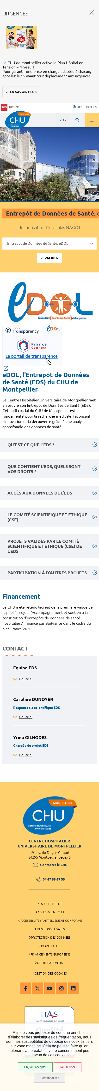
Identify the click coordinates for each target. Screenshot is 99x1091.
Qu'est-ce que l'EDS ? (30, 444)
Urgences (15, 107)
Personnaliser (49, 1078)
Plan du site (50, 946)
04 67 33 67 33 (54, 879)
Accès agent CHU (50, 912)
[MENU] (92, 120)
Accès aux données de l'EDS (39, 492)
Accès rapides (87, 107)
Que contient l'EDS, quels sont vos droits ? (43, 469)
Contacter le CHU (54, 865)
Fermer (91, 12)
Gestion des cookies (51, 973)
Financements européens (51, 954)
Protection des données (50, 937)
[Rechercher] (77, 120)
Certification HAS (50, 962)
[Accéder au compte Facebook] (25, 988)
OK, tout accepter (35, 1067)
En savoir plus (23, 92)
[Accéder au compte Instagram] (61, 988)
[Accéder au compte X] (37, 988)
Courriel (25, 679)
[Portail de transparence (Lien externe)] (49, 348)
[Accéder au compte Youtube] (49, 988)
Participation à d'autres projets (47, 572)
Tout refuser (67, 1067)
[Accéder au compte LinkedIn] (73, 988)
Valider (51, 258)
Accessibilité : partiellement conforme (50, 920)
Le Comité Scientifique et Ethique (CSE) (47, 517)
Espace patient (50, 903)
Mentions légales (51, 929)
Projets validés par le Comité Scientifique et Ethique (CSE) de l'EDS (44, 546)
